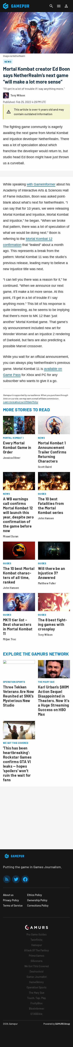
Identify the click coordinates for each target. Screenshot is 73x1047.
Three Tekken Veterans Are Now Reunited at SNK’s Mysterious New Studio (18, 696)
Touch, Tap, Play (36, 998)
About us (8, 895)
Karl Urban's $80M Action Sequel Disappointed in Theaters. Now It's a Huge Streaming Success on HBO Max (53, 700)
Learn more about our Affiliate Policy (20, 402)
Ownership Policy (37, 900)
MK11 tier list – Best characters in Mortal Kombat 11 (17, 627)
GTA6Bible (36, 1013)
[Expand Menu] (59, 6)
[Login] (66, 6)
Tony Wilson (45, 634)
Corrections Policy (37, 905)
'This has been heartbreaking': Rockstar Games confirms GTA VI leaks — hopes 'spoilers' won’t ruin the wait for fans (17, 764)
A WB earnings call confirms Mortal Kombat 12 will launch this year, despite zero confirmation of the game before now (18, 515)
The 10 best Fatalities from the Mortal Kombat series (51, 506)
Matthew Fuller (47, 583)
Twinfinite (36, 939)
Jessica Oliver (11, 457)
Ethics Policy (34, 895)
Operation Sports (36, 987)
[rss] (6, 879)
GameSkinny (36, 982)
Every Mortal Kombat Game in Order (17, 447)
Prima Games (36, 955)
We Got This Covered (36, 966)
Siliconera (36, 961)
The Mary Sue (36, 992)
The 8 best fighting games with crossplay (52, 624)
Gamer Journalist (37, 976)
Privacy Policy (11, 900)
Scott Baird (45, 466)
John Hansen (46, 518)
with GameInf (37, 184)
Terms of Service (13, 905)
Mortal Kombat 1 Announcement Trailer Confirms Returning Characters (52, 452)
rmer (51, 184)
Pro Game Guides (37, 934)
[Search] (51, 6)
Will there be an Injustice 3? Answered (51, 573)
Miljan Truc (9, 639)
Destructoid (36, 971)
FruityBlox (36, 1003)
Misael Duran (10, 536)
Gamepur (36, 945)
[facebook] (25, 879)
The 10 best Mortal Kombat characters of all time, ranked (18, 575)
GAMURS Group (62, 1023)
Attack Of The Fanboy (36, 950)
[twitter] (16, 879)
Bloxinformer (36, 1008)
